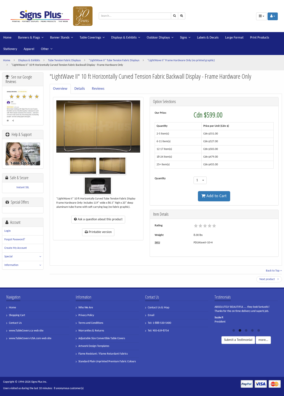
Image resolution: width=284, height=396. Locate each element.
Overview (60, 89)
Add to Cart (216, 196)
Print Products (259, 37)
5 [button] (259, 330)
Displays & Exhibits (124, 37)
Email (151, 315)
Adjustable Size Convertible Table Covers (101, 338)
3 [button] (246, 330)
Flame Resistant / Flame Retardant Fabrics (103, 353)
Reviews (98, 89)
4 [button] (252, 330)
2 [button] (240, 330)
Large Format (234, 37)
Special (8, 256)
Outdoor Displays (158, 37)
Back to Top (273, 270)
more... (263, 340)
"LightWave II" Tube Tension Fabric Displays (114, 60)
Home (7, 37)
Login (7, 231)
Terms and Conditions (90, 323)
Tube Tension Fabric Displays (64, 60)
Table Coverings (90, 37)
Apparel (29, 49)
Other (45, 49)
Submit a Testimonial (238, 340)
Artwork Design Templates (93, 346)
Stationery (10, 49)
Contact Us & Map (158, 307)
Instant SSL (22, 187)
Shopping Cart (17, 315)
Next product (267, 279)
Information (11, 265)
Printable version (100, 232)
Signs (183, 37)
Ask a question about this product (99, 219)
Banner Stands (59, 37)
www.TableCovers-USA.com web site (30, 338)
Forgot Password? (14, 239)
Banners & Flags (29, 37)
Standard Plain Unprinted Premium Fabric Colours (107, 361)
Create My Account (15, 248)
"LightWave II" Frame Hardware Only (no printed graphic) (181, 60)
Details (79, 89)
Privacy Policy (86, 315)
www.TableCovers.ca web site (26, 330)
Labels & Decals (208, 37)
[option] (246, 315)
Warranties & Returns (91, 330)
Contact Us (15, 323)
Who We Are (85, 307)
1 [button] (234, 330)
